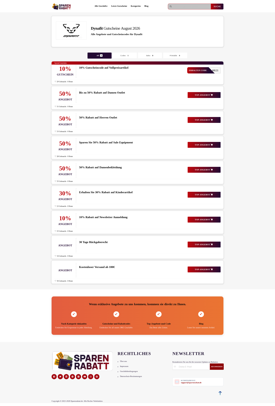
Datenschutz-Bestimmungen (131, 376)
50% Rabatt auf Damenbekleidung (100, 167)
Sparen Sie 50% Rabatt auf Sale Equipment (106, 142)
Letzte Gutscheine (119, 6)
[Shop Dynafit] (71, 30)
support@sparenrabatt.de (191, 383)
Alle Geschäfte (101, 6)
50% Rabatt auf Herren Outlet (98, 117)
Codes (124, 55)
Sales (149, 55)
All (99, 55)
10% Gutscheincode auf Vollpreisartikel (103, 67)
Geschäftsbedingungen (129, 371)
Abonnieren (217, 366)
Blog (146, 6)
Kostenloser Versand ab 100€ (97, 267)
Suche (217, 6)
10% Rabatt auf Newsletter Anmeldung (103, 217)
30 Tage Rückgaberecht (93, 242)
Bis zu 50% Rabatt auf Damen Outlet (102, 92)
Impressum (124, 366)
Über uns (123, 361)
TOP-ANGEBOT (203, 95)
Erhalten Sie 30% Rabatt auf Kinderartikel (106, 192)
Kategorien (136, 6)
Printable (175, 55)
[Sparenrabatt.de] (62, 6)
